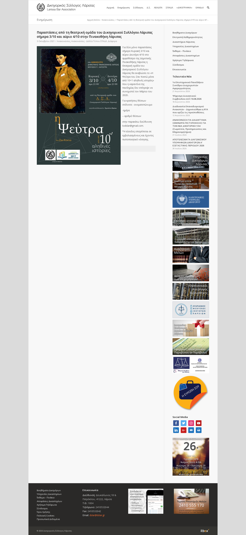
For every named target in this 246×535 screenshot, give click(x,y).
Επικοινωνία (179, 69)
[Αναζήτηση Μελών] (191, 254)
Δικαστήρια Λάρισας (184, 41)
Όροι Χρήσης (43, 511)
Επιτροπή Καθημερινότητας (188, 37)
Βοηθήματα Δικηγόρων (185, 32)
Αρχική (110, 7)
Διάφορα (112, 41)
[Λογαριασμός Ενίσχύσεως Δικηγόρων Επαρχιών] (191, 309)
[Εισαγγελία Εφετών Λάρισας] (191, 236)
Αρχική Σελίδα (93, 20)
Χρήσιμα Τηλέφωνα (183, 60)
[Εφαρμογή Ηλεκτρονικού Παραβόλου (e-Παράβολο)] (191, 346)
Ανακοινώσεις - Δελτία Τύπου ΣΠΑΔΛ (89, 41)
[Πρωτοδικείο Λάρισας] (191, 217)
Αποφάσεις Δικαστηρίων (186, 55)
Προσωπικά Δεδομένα (48, 519)
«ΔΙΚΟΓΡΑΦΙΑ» (184, 7)
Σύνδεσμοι (178, 64)
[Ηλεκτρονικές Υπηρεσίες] (191, 199)
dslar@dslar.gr (97, 515)
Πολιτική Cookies (45, 515)
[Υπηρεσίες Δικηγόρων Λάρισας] (191, 162)
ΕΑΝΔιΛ (200, 7)
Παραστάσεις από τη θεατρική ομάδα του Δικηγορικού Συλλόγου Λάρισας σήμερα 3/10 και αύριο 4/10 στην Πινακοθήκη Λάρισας (95, 34)
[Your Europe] (191, 181)
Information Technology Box (205, 530)
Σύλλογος (138, 7)
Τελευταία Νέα (182, 76)
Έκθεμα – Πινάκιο (182, 51)
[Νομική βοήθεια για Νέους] (191, 365)
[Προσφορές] (191, 273)
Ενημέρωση (123, 7)
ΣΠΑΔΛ (169, 7)
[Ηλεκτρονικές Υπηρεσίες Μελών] (145, 501)
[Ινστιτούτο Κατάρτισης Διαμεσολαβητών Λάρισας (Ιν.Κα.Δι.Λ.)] (191, 328)
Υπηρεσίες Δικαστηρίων (186, 46)
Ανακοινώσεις (108, 20)
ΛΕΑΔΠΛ (158, 7)
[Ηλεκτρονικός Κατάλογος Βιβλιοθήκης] (191, 291)
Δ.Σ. (149, 7)
